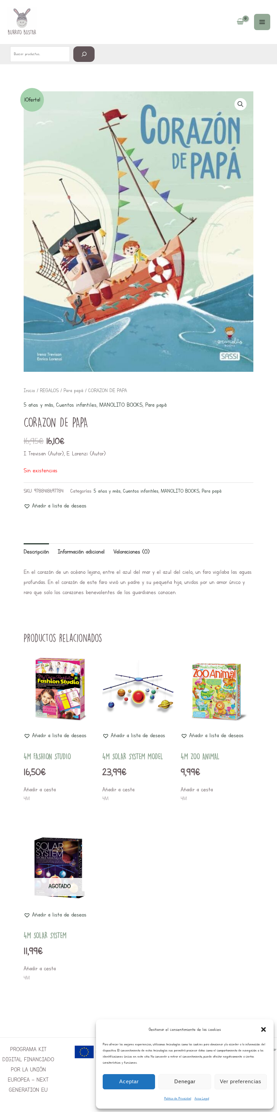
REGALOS (49, 390)
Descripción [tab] (36, 551)
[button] (263, 1029)
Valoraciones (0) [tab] (132, 551)
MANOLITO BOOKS (121, 404)
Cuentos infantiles (76, 404)
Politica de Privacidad (177, 1098)
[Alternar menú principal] (262, 22)
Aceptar (129, 1081)
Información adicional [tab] (81, 551)
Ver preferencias (240, 1081)
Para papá (73, 390)
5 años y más (38, 404)
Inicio (29, 390)
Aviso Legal (202, 1098)
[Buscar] (84, 54)
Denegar (185, 1081)
